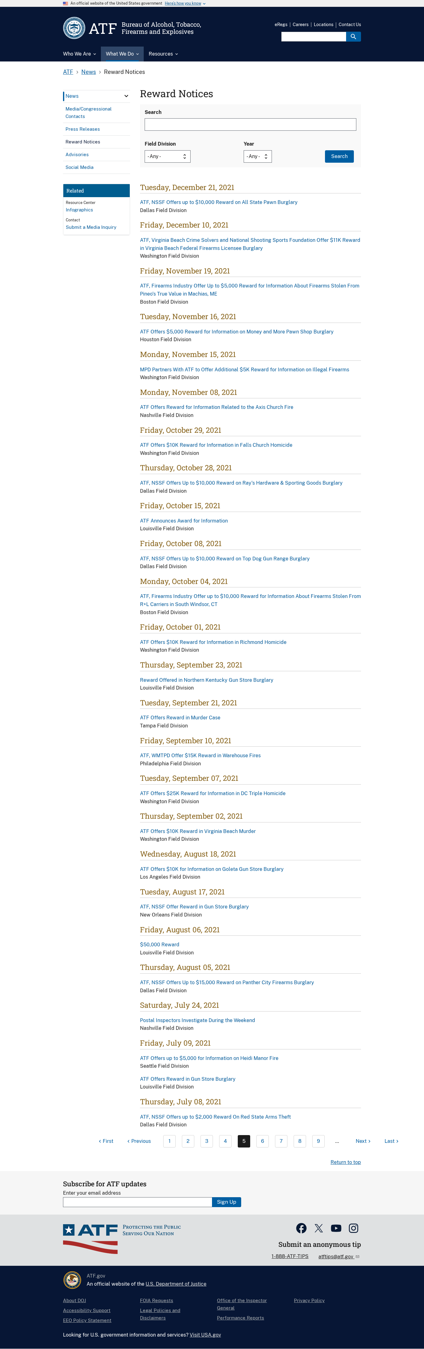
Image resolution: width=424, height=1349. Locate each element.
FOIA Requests (156, 1300)
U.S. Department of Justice (176, 1284)
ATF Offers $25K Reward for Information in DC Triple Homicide (213, 793)
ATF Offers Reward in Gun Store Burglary (188, 1079)
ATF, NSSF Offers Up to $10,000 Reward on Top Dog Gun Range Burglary (225, 559)
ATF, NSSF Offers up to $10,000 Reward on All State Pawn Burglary (219, 202)
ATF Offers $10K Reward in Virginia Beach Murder (198, 831)
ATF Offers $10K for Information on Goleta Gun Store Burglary (212, 869)
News (88, 72)
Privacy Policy (309, 1300)
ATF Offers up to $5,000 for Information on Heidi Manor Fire (209, 1058)
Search (153, 112)
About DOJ (74, 1300)
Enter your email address (92, 1193)
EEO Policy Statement (87, 1320)
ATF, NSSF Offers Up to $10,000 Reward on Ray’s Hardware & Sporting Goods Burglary (241, 483)
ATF (68, 72)
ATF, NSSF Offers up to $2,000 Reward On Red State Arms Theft (215, 1117)
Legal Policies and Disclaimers (160, 1314)
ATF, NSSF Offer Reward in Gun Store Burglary (194, 907)
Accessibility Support (87, 1310)
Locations (323, 24)
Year (249, 144)
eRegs (281, 24)
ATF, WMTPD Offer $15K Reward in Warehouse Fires (200, 755)
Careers (301, 24)
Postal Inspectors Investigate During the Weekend (197, 1020)
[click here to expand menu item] (126, 96)
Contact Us (350, 24)
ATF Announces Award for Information (184, 521)
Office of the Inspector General (242, 1304)
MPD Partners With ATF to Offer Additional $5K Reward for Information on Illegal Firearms (244, 370)
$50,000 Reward (159, 945)
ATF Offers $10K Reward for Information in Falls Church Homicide (216, 445)
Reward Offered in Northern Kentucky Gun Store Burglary (206, 680)
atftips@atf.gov (336, 1257)
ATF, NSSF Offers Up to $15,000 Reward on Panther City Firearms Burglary (227, 982)
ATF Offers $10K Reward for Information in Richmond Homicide (213, 642)
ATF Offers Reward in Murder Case (180, 718)
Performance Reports (240, 1317)
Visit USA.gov (205, 1335)
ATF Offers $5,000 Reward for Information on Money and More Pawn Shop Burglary (237, 332)
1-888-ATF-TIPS (290, 1256)
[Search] (353, 37)
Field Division (160, 144)
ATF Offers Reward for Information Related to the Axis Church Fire (216, 407)
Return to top (346, 1162)
